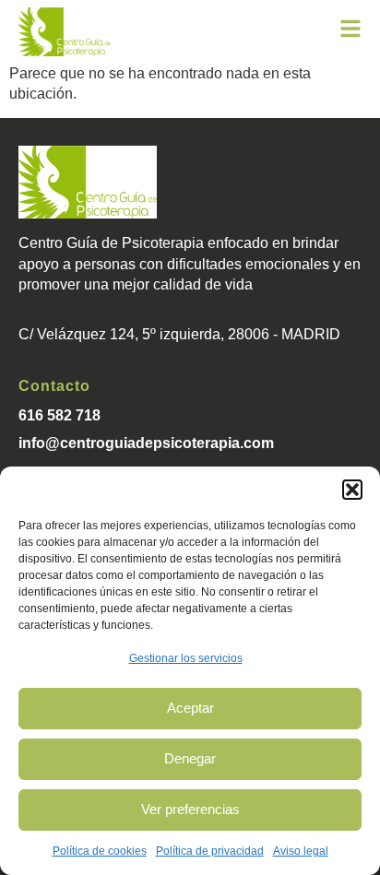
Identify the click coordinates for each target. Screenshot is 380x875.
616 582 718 (59, 415)
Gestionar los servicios (186, 658)
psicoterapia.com (213, 443)
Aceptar (190, 707)
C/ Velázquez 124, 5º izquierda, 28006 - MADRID (179, 334)
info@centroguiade (85, 443)
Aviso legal (300, 851)
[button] (352, 489)
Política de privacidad (210, 851)
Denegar (190, 758)
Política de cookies (100, 851)
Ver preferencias (190, 809)
